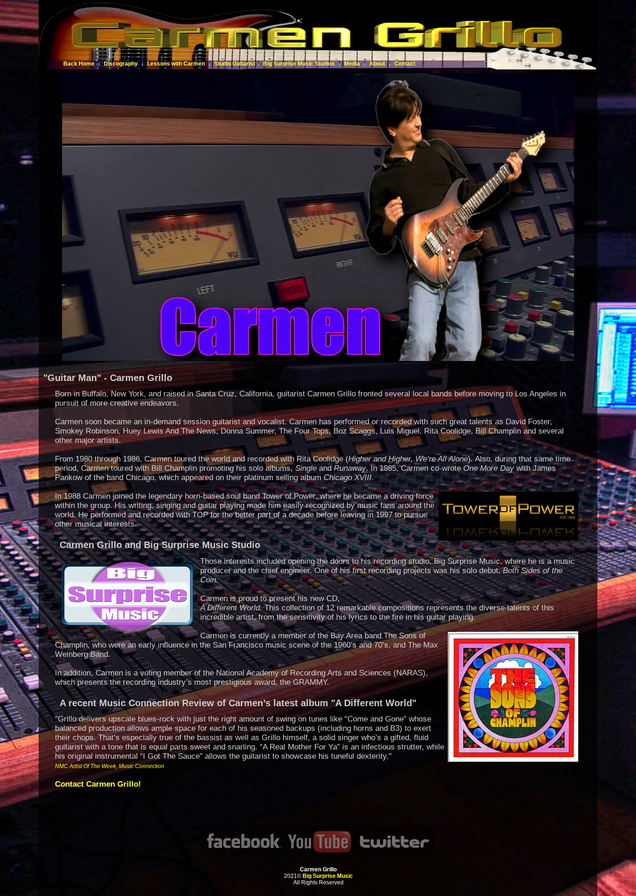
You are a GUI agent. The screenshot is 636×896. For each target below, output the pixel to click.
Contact (404, 63)
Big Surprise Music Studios (299, 63)
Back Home (79, 63)
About (377, 63)
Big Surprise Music (328, 876)
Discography (121, 63)
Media (352, 63)
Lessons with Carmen (176, 63)
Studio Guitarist (234, 63)
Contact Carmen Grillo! (98, 784)
